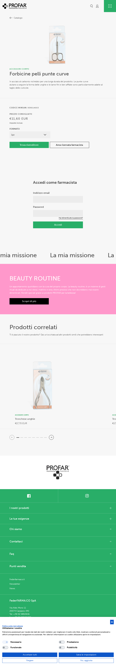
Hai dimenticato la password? (71, 218)
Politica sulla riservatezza (12, 626)
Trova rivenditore (29, 144)
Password (38, 206)
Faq (12, 554)
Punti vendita (18, 566)
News (12, 588)
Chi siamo (16, 529)
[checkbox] (5, 642)
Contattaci (16, 541)
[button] (91, 6)
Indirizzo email (41, 192)
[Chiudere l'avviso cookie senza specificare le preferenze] (112, 622)
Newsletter (15, 584)
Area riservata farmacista (69, 144)
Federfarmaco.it (17, 579)
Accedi (58, 224)
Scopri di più (29, 301)
